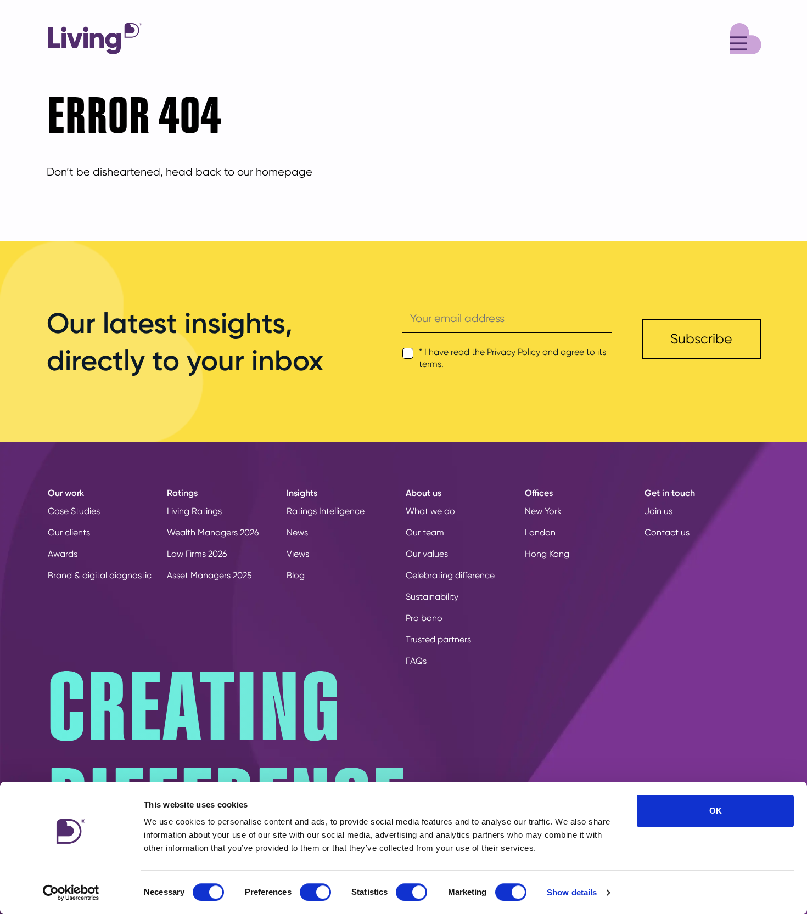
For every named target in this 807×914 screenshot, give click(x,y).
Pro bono (424, 618)
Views (298, 554)
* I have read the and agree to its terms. (512, 358)
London (540, 532)
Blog (296, 575)
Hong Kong (547, 554)
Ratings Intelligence (326, 511)
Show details (572, 892)
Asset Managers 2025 (209, 575)
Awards (62, 554)
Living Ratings (194, 511)
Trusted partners (438, 639)
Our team (425, 532)
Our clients (69, 532)
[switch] (315, 892)
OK (715, 810)
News (297, 532)
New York (543, 511)
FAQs (416, 661)
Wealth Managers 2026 (213, 532)
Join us (658, 511)
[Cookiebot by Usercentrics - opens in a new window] (71, 892)
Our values (427, 554)
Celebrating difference (450, 575)
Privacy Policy (513, 352)
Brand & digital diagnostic (100, 575)
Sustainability (432, 596)
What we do (430, 511)
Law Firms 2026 (197, 554)
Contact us (667, 532)
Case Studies (74, 511)
